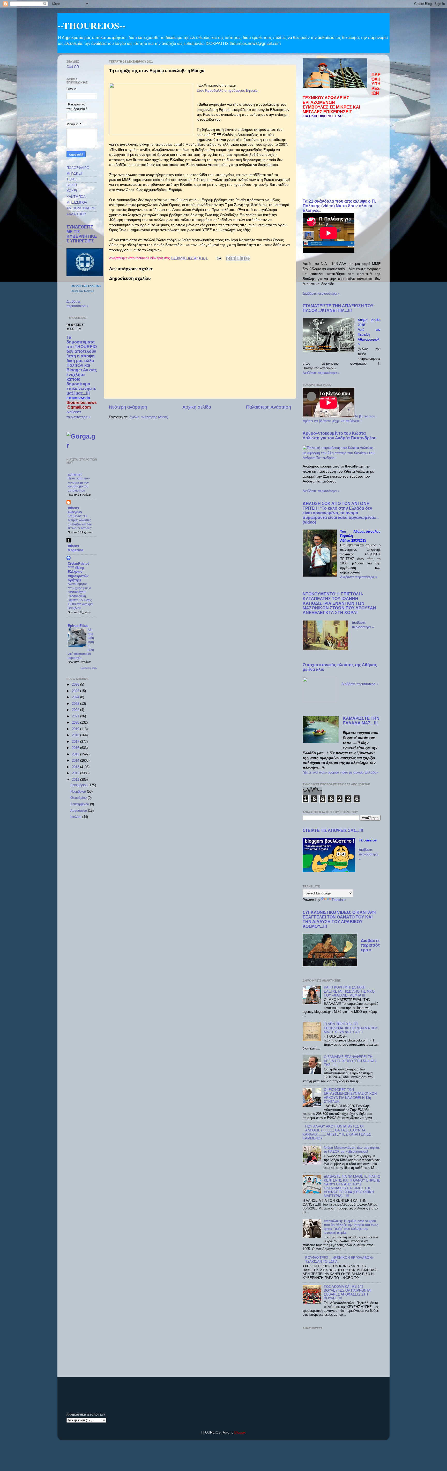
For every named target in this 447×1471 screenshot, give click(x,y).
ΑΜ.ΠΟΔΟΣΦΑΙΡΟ (80, 208)
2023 (76, 704)
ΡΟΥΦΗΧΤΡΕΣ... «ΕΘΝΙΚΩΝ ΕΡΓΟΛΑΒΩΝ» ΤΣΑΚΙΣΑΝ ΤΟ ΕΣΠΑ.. (339, 1259)
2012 (76, 773)
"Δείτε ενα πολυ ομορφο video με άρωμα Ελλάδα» (340, 772)
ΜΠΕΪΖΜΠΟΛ (76, 202)
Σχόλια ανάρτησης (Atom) (148, 417)
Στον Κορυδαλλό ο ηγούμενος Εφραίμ (227, 90)
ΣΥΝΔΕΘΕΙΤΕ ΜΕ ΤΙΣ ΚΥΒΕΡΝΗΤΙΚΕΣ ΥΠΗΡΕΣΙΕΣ (81, 234)
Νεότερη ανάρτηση (128, 407)
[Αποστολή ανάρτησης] (218, 258)
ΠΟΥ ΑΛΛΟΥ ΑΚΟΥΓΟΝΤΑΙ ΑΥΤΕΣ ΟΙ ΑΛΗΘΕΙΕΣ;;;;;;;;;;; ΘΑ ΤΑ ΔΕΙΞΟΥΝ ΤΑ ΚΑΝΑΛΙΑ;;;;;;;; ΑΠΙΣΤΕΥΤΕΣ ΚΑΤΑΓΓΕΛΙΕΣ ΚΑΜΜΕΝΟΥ (337, 1132)
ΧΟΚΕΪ (71, 191)
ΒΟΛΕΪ (71, 185)
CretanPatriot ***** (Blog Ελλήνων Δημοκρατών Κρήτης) (78, 572)
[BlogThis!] (233, 258)
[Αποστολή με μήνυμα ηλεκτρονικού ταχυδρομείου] (228, 258)
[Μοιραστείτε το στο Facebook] (242, 258)
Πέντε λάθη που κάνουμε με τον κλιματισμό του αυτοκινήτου (79, 484)
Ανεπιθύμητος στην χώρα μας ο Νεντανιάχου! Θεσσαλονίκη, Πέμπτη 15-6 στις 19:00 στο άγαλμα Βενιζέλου (80, 596)
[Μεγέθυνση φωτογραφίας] (151, 109)
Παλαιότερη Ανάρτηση (268, 407)
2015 (76, 754)
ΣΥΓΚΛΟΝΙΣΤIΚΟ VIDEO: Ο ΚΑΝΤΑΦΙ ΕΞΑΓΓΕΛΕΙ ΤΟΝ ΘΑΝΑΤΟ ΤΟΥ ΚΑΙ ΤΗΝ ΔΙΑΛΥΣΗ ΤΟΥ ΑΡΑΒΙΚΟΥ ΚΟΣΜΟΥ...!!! (339, 919)
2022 (76, 710)
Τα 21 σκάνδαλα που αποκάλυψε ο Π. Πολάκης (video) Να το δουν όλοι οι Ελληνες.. (339, 206)
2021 (76, 716)
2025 (76, 691)
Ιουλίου (76, 817)
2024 (76, 697)
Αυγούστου (79, 811)
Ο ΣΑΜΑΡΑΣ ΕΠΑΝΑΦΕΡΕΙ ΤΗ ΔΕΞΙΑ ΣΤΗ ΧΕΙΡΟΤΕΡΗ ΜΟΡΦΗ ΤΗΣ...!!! (350, 1061)
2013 (76, 767)
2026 (76, 684)
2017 (76, 742)
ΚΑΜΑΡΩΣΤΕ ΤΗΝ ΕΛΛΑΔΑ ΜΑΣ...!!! (361, 720)
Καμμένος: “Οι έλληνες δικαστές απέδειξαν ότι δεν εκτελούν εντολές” (80, 522)
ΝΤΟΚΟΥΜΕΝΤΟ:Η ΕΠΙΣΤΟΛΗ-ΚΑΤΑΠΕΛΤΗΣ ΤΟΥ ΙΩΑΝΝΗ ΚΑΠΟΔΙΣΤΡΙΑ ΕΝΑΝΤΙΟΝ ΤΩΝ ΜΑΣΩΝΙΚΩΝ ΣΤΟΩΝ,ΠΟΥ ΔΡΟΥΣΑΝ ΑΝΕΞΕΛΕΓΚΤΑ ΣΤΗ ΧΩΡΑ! (339, 603)
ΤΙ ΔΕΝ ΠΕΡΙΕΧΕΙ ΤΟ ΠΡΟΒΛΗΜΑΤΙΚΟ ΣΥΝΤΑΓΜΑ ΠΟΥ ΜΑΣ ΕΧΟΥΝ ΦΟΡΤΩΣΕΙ (351, 1028)
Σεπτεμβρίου (80, 804)
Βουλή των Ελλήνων (82, 290)
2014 (76, 760)
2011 (76, 780)
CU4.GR (72, 67)
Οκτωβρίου (79, 798)
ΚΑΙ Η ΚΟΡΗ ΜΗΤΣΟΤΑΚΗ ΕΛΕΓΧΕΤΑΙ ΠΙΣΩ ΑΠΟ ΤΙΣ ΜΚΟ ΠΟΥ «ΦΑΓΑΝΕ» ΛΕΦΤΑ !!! (349, 991)
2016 (76, 748)
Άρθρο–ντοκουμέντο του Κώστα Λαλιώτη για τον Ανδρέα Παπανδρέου (339, 435)
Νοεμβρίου (78, 791)
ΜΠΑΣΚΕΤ (74, 173)
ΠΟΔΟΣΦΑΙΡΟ (77, 168)
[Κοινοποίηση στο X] (238, 258)
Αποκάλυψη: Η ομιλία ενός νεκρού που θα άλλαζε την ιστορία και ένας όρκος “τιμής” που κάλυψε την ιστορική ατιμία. (351, 1227)
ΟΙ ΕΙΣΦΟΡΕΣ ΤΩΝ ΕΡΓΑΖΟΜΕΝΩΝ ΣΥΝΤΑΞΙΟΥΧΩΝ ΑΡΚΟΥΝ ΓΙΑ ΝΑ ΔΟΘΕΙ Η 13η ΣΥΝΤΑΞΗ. (350, 1095)
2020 (76, 722)
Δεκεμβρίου (79, 785)
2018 (76, 735)
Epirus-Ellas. (78, 626)
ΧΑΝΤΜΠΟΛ (76, 197)
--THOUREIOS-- (91, 25)
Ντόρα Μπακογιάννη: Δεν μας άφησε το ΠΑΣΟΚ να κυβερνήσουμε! (352, 1149)
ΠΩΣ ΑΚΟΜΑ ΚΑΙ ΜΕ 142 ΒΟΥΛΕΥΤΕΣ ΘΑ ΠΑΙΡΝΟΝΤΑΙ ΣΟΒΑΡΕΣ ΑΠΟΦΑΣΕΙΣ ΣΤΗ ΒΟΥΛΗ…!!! (347, 1292)
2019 (76, 729)
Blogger (239, 1432)
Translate (339, 900)
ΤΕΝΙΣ (71, 179)
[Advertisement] (342, 159)
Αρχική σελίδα (196, 407)
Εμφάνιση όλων (88, 667)
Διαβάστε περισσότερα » (321, 293)
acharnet (74, 474)
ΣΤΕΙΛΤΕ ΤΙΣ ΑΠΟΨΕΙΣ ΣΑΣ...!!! (333, 830)
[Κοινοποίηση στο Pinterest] (247, 258)
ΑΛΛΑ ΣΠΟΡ (76, 214)
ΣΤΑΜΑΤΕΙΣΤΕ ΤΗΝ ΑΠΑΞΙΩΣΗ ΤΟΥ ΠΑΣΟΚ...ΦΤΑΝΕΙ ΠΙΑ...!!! (338, 308)
